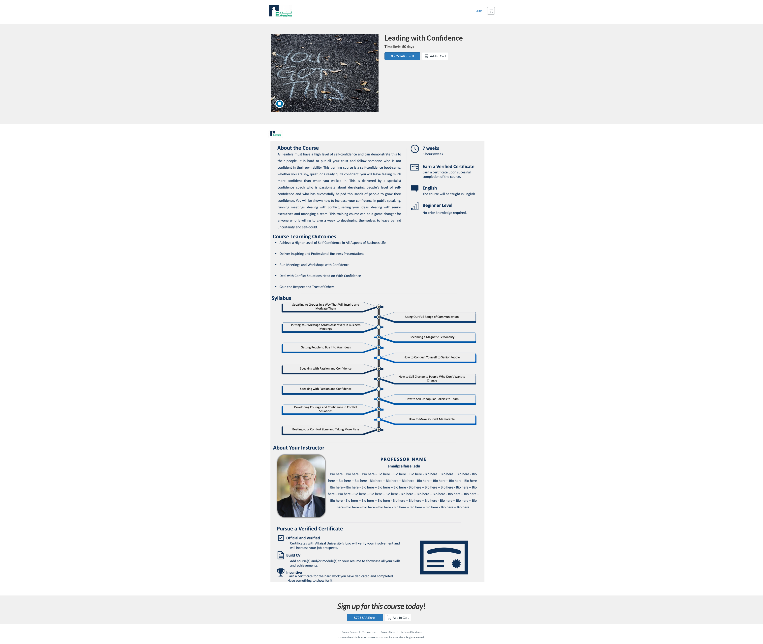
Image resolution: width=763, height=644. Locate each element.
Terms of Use (369, 631)
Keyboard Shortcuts (411, 631)
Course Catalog (350, 631)
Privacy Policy (388, 631)
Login (479, 10)
